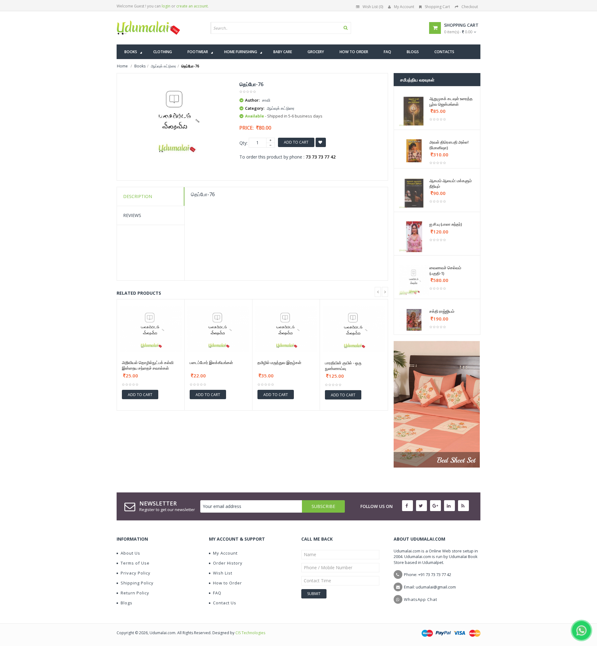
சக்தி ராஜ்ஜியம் (441, 311)
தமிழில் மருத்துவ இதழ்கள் (279, 362)
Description (137, 196)
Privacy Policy (135, 573)
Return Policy (135, 593)
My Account (404, 6)
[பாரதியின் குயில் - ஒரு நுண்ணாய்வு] (354, 329)
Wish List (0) (373, 6)
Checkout (469, 6)
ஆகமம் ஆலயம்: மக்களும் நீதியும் (450, 183)
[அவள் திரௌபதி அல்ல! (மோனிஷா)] (414, 150)
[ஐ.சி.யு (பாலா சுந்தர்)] (414, 236)
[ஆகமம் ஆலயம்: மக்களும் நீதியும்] (414, 193)
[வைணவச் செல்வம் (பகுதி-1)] (414, 280)
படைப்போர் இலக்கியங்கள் (211, 362)
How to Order (227, 583)
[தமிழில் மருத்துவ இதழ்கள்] (286, 329)
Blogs (126, 603)
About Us (130, 553)
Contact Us (224, 603)
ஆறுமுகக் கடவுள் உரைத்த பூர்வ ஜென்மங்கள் (451, 101)
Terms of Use (135, 563)
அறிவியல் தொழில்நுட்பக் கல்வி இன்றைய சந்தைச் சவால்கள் (148, 365)
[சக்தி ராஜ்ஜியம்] (414, 319)
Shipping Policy (137, 583)
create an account (192, 6)
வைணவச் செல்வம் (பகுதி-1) (445, 270)
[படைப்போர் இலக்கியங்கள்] (218, 329)
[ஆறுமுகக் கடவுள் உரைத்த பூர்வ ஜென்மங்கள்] (414, 111)
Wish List (222, 573)
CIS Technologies (250, 632)
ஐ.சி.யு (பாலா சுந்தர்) (445, 224)
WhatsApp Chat (420, 599)
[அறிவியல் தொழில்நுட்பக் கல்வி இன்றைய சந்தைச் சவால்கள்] (151, 329)
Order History (228, 563)
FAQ (217, 593)
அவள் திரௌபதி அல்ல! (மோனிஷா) (449, 144)
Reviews (132, 215)
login (166, 6)
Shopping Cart (437, 6)
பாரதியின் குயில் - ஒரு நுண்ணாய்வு (343, 365)
